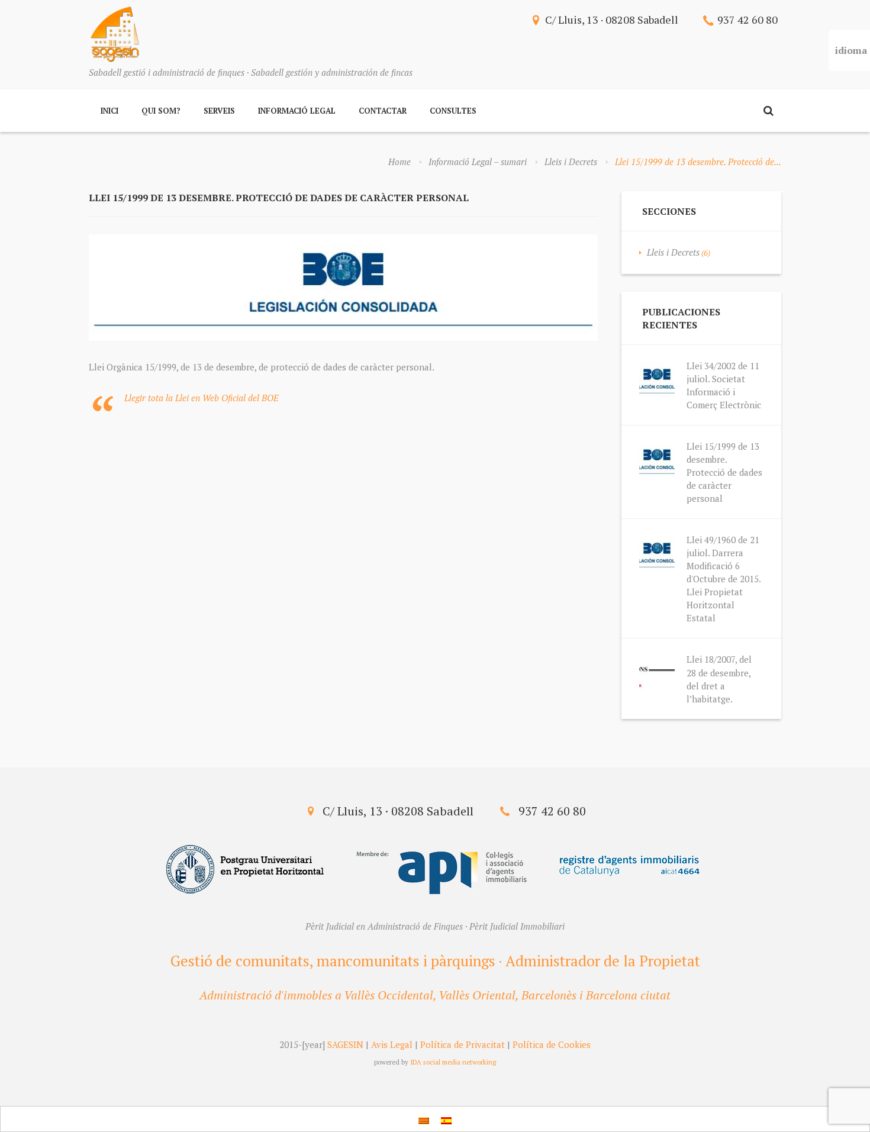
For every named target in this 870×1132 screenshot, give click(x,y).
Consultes (453, 110)
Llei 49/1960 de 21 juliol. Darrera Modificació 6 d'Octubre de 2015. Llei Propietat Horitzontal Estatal (724, 579)
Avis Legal (392, 1044)
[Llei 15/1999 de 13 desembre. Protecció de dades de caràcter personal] (343, 287)
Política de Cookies (552, 1044)
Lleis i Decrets (570, 161)
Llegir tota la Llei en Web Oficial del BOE (201, 398)
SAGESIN (345, 1044)
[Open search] (768, 111)
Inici (109, 110)
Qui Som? (161, 110)
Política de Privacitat (462, 1044)
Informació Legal (297, 110)
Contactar (383, 110)
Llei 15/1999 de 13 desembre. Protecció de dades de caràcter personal (724, 472)
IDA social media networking (453, 1061)
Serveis (219, 110)
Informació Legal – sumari (477, 161)
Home (399, 161)
